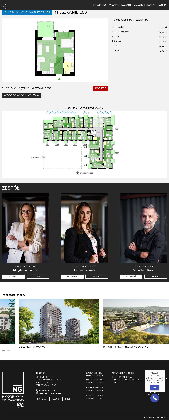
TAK (154, 388)
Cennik (162, 5)
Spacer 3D (139, 5)
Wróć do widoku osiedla (21, 95)
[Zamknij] (165, 370)
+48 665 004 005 (94, 390)
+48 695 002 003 (94, 382)
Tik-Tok (67, 399)
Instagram (42, 399)
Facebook (55, 399)
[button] (154, 398)
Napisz (38, 276)
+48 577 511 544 (94, 398)
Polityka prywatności (155, 417)
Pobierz (100, 88)
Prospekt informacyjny (152, 393)
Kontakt (151, 5)
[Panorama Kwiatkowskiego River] (4, 5)
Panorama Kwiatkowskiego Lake (108, 346)
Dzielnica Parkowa (15, 346)
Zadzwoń (13, 276)
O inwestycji (99, 5)
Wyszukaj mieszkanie (120, 5)
